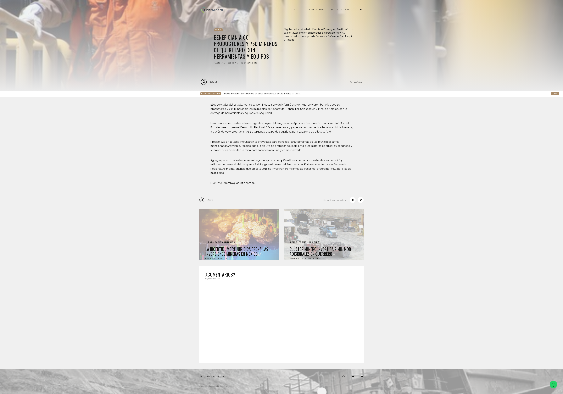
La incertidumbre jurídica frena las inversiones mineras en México (236, 251)
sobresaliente (249, 63)
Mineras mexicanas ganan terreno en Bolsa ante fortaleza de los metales (262, 94)
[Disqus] (281, 319)
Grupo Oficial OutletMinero (219, 386)
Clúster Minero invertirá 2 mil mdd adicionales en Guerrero (320, 251)
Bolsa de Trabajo (341, 10)
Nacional (219, 63)
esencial (233, 63)
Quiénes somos (315, 10)
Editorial (213, 82)
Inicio (296, 10)
